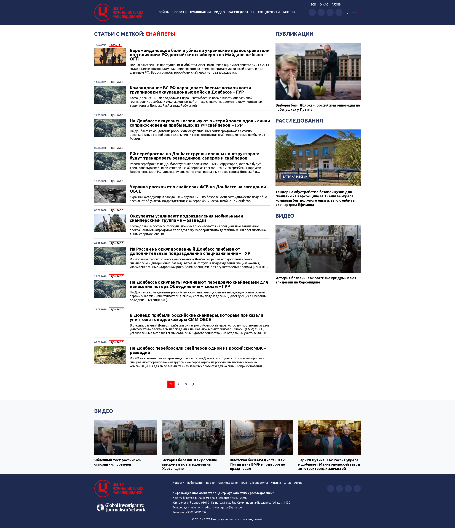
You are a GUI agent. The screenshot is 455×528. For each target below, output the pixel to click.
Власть (116, 44)
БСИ (313, 4)
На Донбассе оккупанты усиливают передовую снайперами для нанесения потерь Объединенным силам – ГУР (199, 284)
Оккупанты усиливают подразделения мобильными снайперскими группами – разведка (186, 218)
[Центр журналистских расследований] (119, 12)
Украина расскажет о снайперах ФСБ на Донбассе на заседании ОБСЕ (198, 189)
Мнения (289, 12)
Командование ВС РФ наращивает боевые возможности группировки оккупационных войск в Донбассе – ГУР (190, 90)
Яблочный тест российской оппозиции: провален (117, 462)
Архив (336, 4)
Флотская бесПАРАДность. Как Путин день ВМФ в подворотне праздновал (257, 464)
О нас (324, 4)
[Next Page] (193, 384)
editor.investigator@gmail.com (224, 507)
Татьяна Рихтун (295, 176)
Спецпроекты (259, 482)
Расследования (241, 12)
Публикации (200, 12)
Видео (219, 12)
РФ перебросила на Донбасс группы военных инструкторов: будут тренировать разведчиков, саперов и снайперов (194, 156)
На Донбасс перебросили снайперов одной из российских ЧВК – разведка (198, 350)
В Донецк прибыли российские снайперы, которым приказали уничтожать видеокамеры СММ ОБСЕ (196, 317)
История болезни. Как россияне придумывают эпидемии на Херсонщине (316, 280)
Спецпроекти (269, 12)
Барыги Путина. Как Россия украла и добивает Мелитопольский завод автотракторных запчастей (329, 464)
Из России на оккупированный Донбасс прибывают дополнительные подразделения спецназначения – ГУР (190, 251)
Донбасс (117, 82)
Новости (179, 12)
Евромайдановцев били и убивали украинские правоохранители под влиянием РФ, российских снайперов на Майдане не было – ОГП (199, 54)
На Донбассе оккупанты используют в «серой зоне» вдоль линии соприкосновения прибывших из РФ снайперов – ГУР (200, 123)
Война (164, 12)
